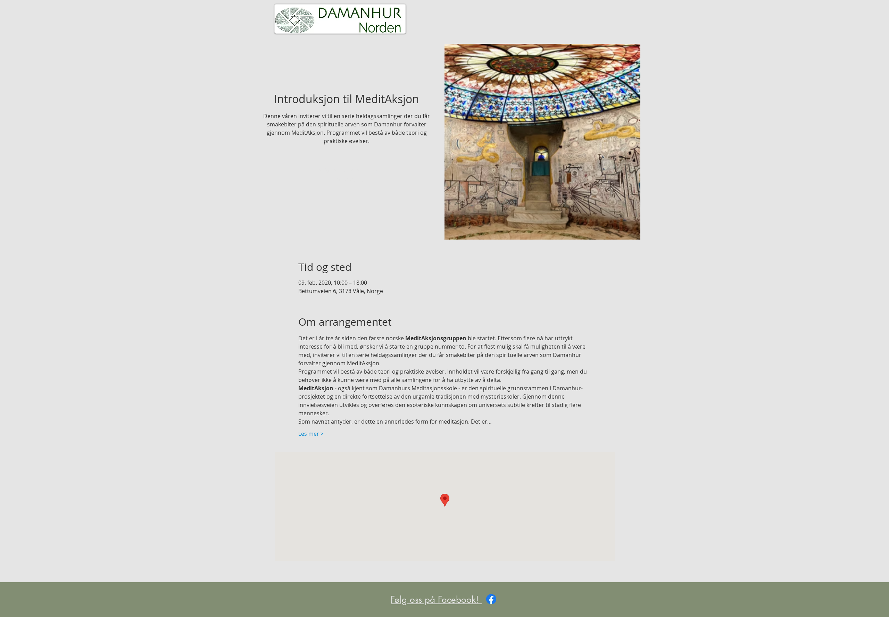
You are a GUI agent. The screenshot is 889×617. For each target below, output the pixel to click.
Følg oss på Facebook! (436, 600)
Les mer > (311, 433)
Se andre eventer (347, 179)
